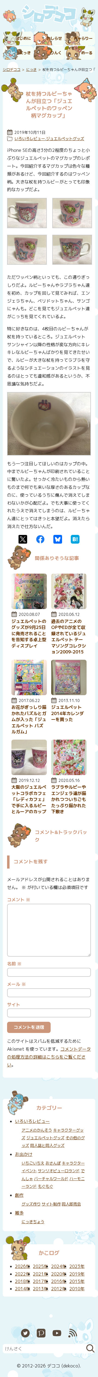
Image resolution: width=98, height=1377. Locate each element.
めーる (87, 53)
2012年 (58, 1289)
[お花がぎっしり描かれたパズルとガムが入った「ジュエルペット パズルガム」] (29, 694)
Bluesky (57, 539)
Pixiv (41, 1333)
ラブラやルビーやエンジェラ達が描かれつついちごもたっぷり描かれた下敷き (68, 799)
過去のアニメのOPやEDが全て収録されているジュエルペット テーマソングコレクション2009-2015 (68, 636)
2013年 (40, 1289)
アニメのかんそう (37, 1130)
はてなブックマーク (75, 539)
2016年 (58, 1281)
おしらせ (54, 38)
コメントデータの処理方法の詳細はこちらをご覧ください (49, 1057)
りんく (56, 53)
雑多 (19, 1213)
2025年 (40, 1266)
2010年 (77, 1289)
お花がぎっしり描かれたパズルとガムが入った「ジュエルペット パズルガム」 (28, 719)
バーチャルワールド (51, 1179)
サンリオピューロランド (59, 1171)
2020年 (58, 1274)
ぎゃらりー (83, 38)
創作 (19, 1195)
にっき (25, 53)
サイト (13, 1005)
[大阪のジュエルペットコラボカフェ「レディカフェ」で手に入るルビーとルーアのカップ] (29, 773)
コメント (18, 900)
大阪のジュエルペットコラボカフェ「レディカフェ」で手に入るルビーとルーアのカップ (28, 799)
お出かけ (23, 1154)
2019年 (77, 1274)
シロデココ (11, 69)
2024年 (58, 1266)
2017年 (40, 1281)
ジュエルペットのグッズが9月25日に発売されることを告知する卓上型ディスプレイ (28, 633)
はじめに (23, 38)
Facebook (40, 539)
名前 (14, 964)
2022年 (22, 1274)
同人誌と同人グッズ (47, 1145)
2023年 (77, 1266)
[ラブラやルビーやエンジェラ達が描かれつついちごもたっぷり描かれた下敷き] (69, 773)
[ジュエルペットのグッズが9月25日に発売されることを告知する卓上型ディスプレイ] (29, 607)
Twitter (23, 539)
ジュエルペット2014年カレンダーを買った (67, 713)
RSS (72, 1333)
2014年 (22, 1289)
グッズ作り (31, 1204)
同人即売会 (71, 1204)
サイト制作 (51, 1204)
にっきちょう (33, 1222)
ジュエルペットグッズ (65, 138)
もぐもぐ (45, 1186)
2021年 (40, 1274)
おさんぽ (53, 1163)
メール (16, 984)
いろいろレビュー (29, 138)
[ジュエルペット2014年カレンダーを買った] (69, 694)
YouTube (57, 1333)
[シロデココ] (49, 15)
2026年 (22, 1266)
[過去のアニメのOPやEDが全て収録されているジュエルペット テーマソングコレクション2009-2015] (69, 607)
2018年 (22, 1281)
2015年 (77, 1281)
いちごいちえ (33, 1163)
